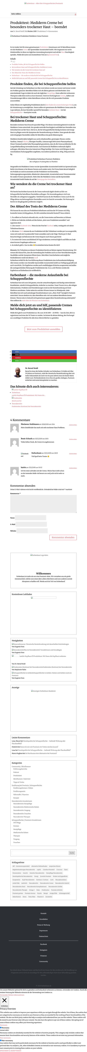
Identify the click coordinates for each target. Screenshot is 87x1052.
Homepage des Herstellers (46, 179)
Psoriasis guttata (18, 893)
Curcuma (59, 869)
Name (12, 518)
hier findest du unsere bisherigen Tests (59, 105)
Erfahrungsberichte (20, 769)
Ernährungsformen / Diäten (23, 788)
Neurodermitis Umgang (21, 810)
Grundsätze (43, 919)
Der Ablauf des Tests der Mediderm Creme (26, 73)
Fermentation (17, 873)
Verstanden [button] (4, 995)
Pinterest (43, 956)
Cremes (62, 96)
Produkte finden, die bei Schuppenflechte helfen (28, 64)
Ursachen (16, 842)
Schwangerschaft (64, 893)
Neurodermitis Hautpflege (22, 804)
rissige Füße (53, 893)
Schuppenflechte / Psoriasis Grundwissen (26, 820)
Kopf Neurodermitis (28, 880)
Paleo (38, 890)
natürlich (24, 883)
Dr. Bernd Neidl (18, 31)
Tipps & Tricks (18, 782)
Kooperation (16, 880)
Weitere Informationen (16, 995)
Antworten (73, 425)
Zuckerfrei (49, 897)
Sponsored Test (52, 55)
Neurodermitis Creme (46, 883)
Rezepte (16, 798)
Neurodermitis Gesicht (62, 883)
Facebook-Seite (25, 226)
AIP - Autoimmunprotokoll (21, 866)
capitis (39, 869)
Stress (24, 897)
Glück (21, 231)
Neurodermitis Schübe (55, 886)
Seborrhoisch (17, 897)
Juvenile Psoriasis (45, 876)
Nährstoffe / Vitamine (21, 795)
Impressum (43, 931)
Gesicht (25, 873)
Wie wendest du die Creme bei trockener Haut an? (28, 70)
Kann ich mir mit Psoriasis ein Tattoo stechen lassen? (39, 747)
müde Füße (16, 883)
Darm (66, 869)
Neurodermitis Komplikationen (36, 886)
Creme (25, 50)
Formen (16, 826)
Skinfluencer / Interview (21, 779)
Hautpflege (51, 93)
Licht (51, 880)
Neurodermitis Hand (19, 886)
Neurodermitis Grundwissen (22, 801)
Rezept (46, 893)
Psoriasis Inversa (30, 893)
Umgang (16, 839)
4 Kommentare (52, 31)
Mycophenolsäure (60, 880)
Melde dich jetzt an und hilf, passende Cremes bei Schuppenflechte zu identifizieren (40, 78)
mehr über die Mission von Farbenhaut (35, 300)
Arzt (35, 258)
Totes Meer (31, 897)
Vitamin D (40, 897)
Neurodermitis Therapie (20, 890)
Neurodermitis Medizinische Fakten (26, 807)
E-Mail (12, 524)
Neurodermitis (33, 883)
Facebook (50, 226)
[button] (15, 352)
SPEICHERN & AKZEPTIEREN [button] (10, 1051)
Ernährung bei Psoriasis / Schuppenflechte (27, 785)
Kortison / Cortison (42, 880)
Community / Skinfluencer (21, 766)
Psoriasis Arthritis (56, 890)
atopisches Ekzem (54, 866)
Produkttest (42, 31)
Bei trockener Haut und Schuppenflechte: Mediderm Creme (32, 67)
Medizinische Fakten (20, 832)
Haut (63, 52)
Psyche (39, 893)
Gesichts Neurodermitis (37, 873)
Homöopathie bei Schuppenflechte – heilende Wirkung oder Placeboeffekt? (44, 750)
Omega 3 (31, 890)
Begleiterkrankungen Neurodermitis (24, 869)
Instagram (43, 950)
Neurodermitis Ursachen (22, 814)
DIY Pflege (17, 823)
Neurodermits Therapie (21, 817)
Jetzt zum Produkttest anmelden (43, 329)
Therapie (16, 836)
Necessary (5, 1028)
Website (13, 531)
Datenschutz (43, 936)
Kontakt (43, 913)
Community (43, 961)
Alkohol (25, 142)
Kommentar (15, 494)
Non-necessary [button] (5, 1038)
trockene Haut (54, 110)
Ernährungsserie (19, 791)
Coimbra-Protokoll (49, 869)
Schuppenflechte (16, 112)
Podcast (16, 772)
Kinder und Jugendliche (60, 876)
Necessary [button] (3, 1025)
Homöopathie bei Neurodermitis (22, 876)
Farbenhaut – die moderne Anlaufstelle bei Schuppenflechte (32, 75)
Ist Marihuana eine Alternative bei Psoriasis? (41, 753)
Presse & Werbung (43, 925)
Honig (36, 876)
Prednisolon (45, 890)
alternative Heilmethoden (39, 866)
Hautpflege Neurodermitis (54, 873)
